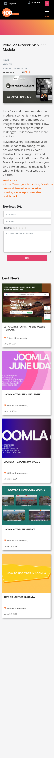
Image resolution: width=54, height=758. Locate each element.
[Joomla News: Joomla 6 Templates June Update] (26, 370)
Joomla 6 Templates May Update (22, 461)
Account (35, 2)
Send (27, 257)
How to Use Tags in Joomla (19, 597)
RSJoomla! (10, 72)
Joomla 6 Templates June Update (22, 394)
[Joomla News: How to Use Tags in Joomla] (26, 573)
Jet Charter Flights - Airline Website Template (24, 328)
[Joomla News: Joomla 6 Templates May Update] (26, 438)
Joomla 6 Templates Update (19, 529)
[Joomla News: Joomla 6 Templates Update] (26, 505)
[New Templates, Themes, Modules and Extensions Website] (10, 12)
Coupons (11, 3)
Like (25, 72)
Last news (10, 278)
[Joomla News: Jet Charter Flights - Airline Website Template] (26, 302)
